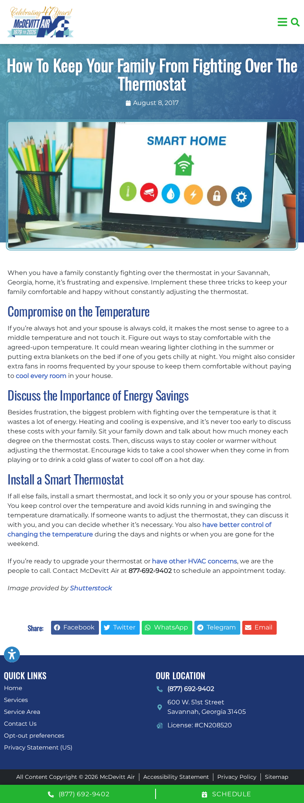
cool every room (41, 376)
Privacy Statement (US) (38, 747)
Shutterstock (91, 588)
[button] (295, 22)
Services (16, 700)
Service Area (22, 711)
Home (13, 688)
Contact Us (20, 723)
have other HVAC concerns (194, 561)
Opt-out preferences (34, 735)
